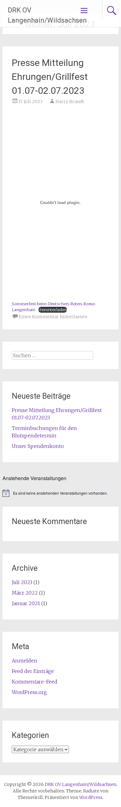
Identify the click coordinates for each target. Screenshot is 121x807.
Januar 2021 (26, 603)
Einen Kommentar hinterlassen (53, 316)
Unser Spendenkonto (38, 446)
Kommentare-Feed (34, 682)
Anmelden (24, 660)
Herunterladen (52, 309)
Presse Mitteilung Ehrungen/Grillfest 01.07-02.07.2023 (50, 76)
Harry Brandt (70, 101)
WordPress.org (29, 692)
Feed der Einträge (33, 671)
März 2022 (25, 593)
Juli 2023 (22, 582)
